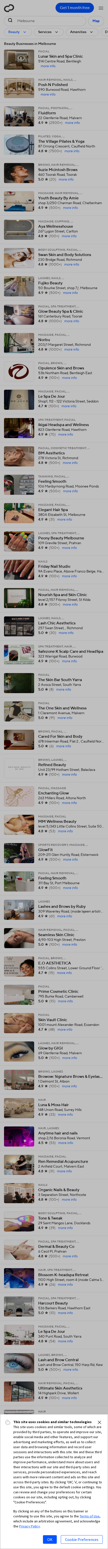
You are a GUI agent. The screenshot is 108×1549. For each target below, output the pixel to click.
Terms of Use (89, 1516)
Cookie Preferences (81, 1539)
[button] (99, 1422)
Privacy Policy (29, 1526)
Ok (49, 1539)
